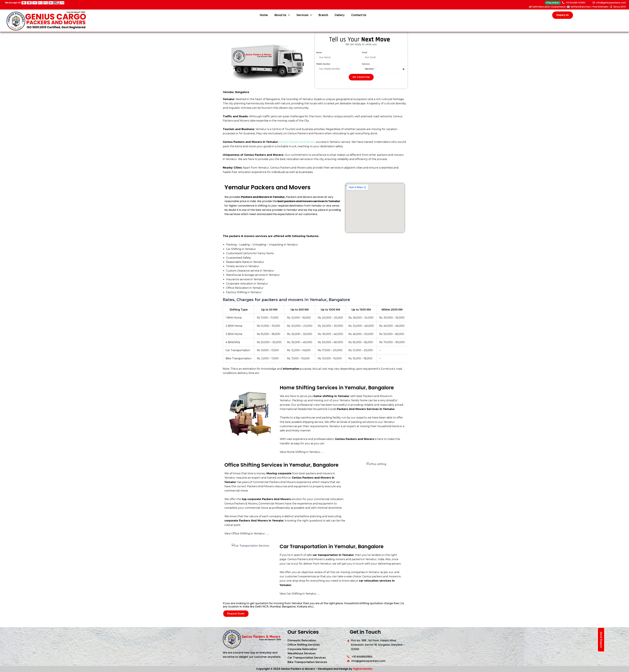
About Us (280, 15)
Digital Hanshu (362, 669)
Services (302, 15)
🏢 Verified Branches (578, 6)
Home (264, 15)
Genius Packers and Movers (297, 141)
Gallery (340, 15)
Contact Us (358, 15)
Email (364, 52)
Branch (323, 15)
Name (319, 52)
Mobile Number (323, 64)
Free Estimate (600, 6)
